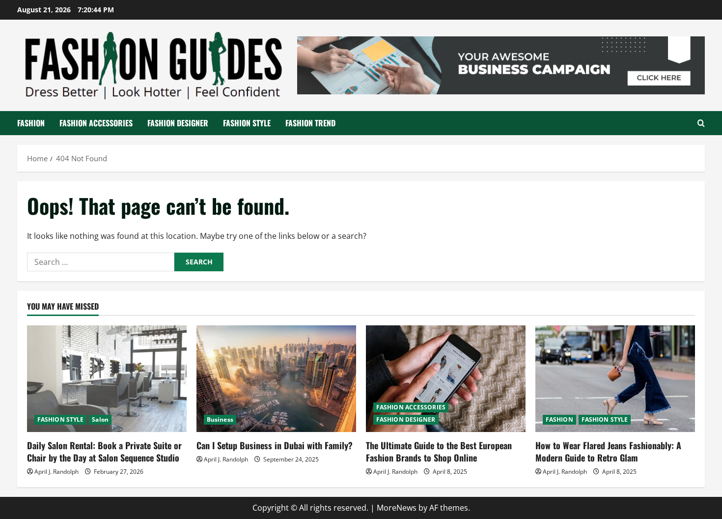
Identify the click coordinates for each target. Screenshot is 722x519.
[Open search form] (701, 123)
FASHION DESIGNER (177, 123)
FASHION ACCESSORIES (96, 123)
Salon (100, 419)
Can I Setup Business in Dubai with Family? (274, 445)
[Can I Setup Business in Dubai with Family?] (276, 378)
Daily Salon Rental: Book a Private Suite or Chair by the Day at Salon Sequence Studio (104, 451)
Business (220, 419)
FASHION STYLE (247, 123)
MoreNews (397, 507)
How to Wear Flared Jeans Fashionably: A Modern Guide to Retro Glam (608, 451)
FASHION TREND (310, 123)
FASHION (31, 123)
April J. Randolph (56, 471)
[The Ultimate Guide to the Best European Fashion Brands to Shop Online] (446, 378)
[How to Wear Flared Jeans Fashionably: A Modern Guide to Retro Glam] (615, 378)
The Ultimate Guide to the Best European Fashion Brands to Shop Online (439, 451)
